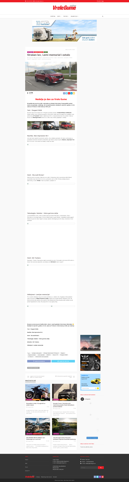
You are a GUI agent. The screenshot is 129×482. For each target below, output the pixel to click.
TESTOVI (65, 16)
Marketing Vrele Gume (46, 476)
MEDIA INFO (56, 467)
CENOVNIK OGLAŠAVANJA (59, 466)
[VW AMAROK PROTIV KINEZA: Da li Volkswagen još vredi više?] (37, 426)
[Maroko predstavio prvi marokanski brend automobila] (97, 407)
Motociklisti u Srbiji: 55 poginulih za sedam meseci (35, 404)
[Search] (103, 16)
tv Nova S (39, 59)
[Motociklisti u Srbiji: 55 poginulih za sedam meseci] (37, 392)
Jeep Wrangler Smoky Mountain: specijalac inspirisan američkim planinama (64, 438)
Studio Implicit (71, 480)
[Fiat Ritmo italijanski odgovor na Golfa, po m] (86, 419)
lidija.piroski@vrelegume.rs (62, 461)
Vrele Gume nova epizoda (46, 59)
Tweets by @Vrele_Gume (86, 447)
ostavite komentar (34, 367)
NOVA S (70, 57)
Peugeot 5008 (34, 59)
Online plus (74, 16)
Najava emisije (60, 57)
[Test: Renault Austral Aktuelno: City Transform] (97, 419)
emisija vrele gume (38, 57)
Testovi (26, 459)
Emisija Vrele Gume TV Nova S (48, 57)
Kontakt (55, 476)
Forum (26, 467)
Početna (52, 16)
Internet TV (27, 470)
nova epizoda (66, 57)
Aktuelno (30, 52)
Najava (55, 57)
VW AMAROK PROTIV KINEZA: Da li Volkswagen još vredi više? (35, 438)
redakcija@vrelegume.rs (61, 462)
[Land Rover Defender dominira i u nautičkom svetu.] (97, 430)
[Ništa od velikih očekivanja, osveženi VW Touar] (86, 407)
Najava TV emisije (39, 52)
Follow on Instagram (93, 437)
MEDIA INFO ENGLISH (58, 469)
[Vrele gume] (64, 8)
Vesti (58, 16)
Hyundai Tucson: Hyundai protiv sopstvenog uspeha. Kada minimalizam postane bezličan (63, 405)
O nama (38, 476)
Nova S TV (29, 59)
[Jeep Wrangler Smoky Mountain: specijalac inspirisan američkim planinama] (64, 426)
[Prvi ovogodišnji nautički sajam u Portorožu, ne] (86, 430)
